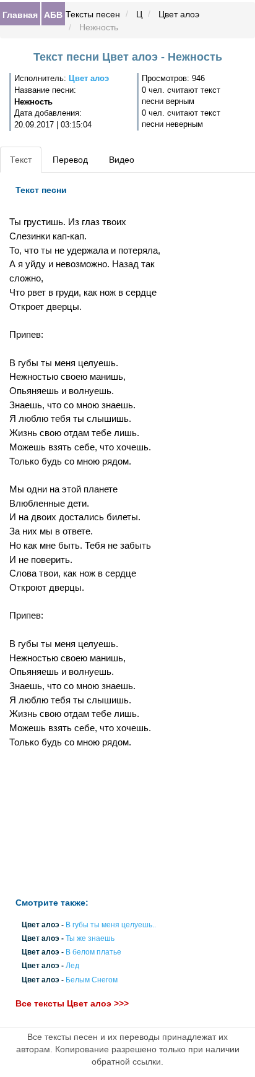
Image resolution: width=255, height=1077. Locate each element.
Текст (21, 160)
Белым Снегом (92, 980)
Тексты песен (93, 14)
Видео (121, 160)
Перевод (70, 160)
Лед (72, 966)
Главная (20, 14)
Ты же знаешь (90, 938)
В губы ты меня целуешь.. (111, 924)
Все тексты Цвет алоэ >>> (72, 1003)
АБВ (53, 14)
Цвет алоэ (178, 14)
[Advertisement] (85, 823)
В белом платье (93, 952)
